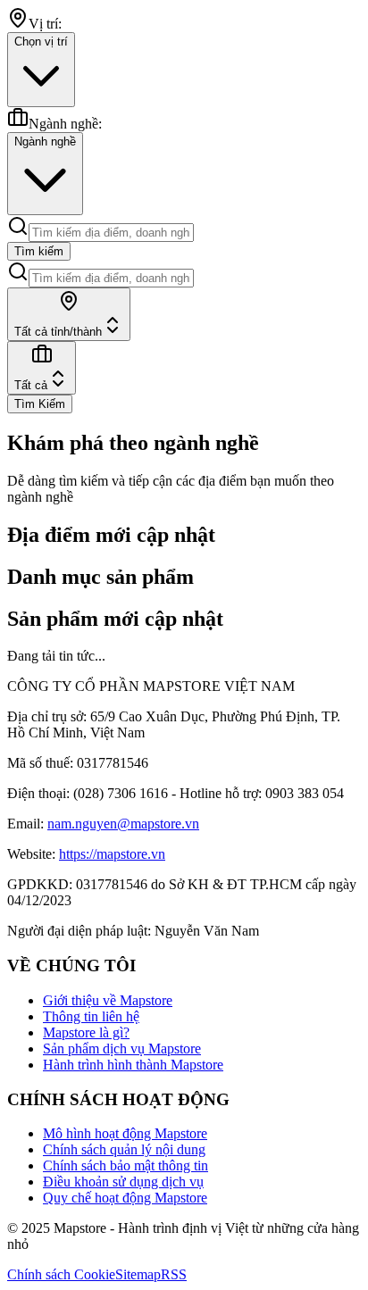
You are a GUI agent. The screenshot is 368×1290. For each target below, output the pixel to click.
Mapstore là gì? (86, 1032)
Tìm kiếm (38, 251)
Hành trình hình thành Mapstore (133, 1064)
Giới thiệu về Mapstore (107, 1000)
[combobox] (68, 314)
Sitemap (138, 1274)
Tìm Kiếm (39, 404)
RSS (174, 1274)
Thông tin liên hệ (91, 1016)
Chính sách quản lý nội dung (124, 1149)
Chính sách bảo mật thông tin (125, 1165)
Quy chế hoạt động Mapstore (125, 1197)
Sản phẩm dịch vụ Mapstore (122, 1048)
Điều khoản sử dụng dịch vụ (123, 1181)
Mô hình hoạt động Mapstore (125, 1133)
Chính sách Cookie (61, 1274)
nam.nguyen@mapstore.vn (123, 823)
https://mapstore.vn (112, 853)
